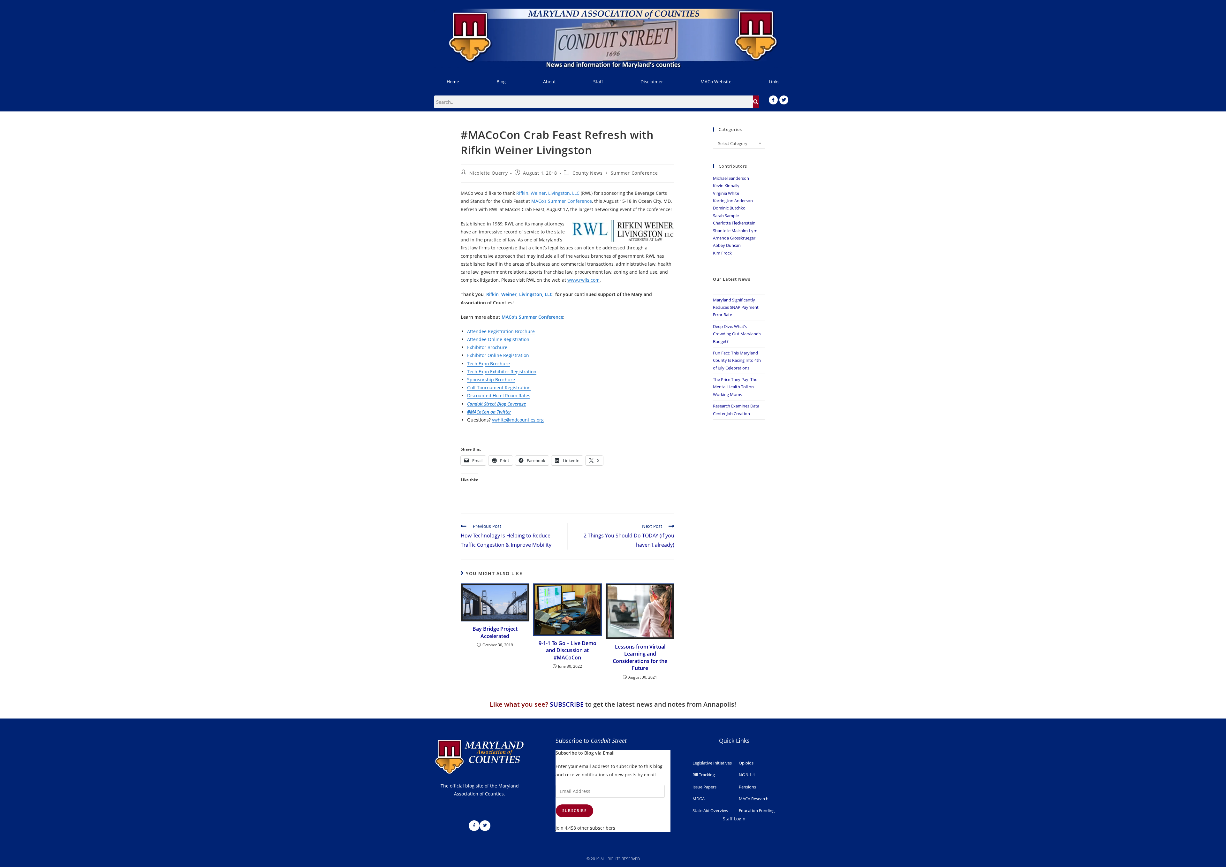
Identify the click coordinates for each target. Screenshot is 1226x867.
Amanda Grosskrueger (734, 238)
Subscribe (574, 810)
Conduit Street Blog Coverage (496, 404)
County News (587, 173)
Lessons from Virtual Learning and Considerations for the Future (640, 657)
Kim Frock (722, 253)
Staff (598, 82)
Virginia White (726, 193)
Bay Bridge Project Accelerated (495, 632)
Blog (501, 82)
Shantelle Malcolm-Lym (735, 230)
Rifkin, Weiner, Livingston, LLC (547, 193)
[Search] (756, 101)
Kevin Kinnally (726, 185)
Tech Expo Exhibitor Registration (501, 372)
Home (453, 82)
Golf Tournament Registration (499, 387)
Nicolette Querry (488, 173)
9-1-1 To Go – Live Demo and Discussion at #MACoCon (567, 650)
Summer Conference (634, 173)
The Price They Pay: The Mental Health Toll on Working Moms (735, 386)
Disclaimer (651, 82)
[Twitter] (783, 99)
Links (774, 82)
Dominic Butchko (729, 208)
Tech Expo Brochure (488, 364)
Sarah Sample (726, 215)
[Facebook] (773, 99)
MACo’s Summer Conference (561, 201)
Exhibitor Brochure (487, 347)
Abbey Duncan (727, 245)
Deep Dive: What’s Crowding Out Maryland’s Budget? (737, 333)
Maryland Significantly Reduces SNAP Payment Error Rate (736, 307)
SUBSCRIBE (567, 704)
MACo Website (715, 82)
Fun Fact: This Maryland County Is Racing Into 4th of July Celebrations (737, 360)
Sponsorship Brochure (491, 379)
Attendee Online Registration (498, 339)
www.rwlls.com (583, 280)
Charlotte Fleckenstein (734, 223)
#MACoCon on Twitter (489, 412)
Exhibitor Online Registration (498, 355)
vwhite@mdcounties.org (518, 420)
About (549, 82)
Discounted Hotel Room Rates (498, 395)
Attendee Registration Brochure (501, 331)
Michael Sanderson (731, 178)
